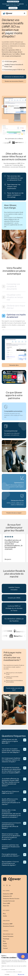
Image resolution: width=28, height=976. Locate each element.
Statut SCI (6, 905)
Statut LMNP (6, 903)
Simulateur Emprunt (8, 926)
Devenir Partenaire (8, 936)
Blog (4, 913)
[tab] (14, 287)
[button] (24, 13)
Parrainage (6, 938)
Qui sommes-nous (8, 934)
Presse (5, 946)
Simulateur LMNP (7, 923)
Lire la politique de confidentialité (8, 969)
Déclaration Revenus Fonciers (11, 898)
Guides (5, 916)
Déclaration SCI (7, 896)
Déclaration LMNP (8, 894)
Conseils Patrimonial (8, 901)
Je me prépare (13, 8)
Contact (5, 948)
